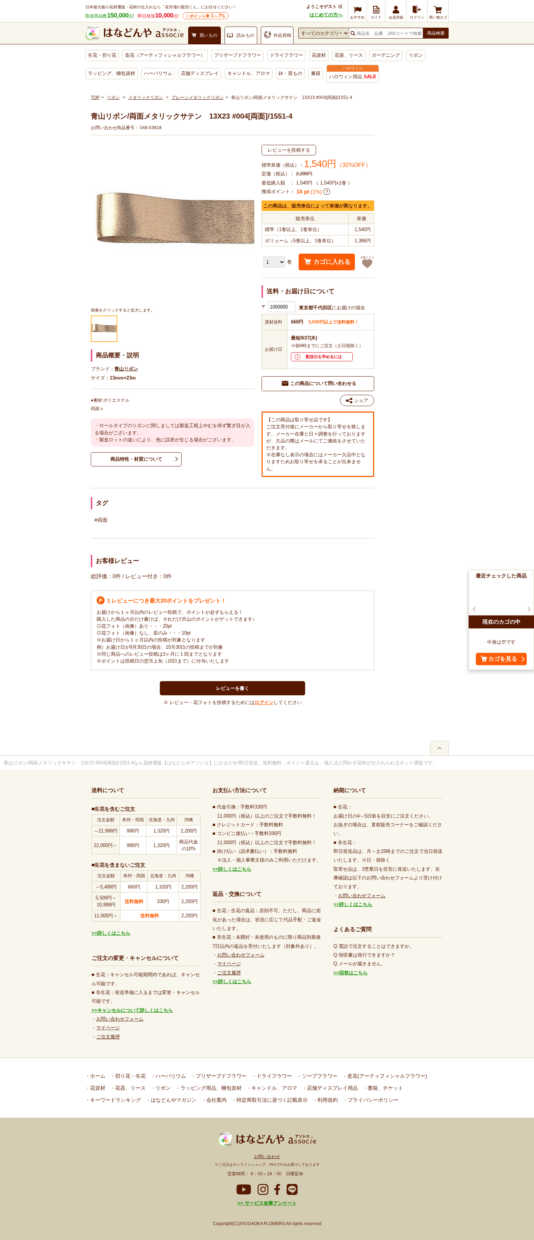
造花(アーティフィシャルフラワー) (386, 1076)
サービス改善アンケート (270, 1203)
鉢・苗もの (290, 73)
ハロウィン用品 (352, 76)
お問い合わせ (267, 1156)
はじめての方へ (326, 14)
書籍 (315, 73)
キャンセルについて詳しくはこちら (135, 1010)
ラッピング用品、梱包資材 (210, 1088)
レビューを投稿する (289, 150)
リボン (416, 55)
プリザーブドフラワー (237, 55)
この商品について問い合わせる (323, 383)
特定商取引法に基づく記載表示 (271, 1100)
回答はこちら (353, 972)
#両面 (101, 520)
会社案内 (216, 1100)
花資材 (319, 55)
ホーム (97, 1076)
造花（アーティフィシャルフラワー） (165, 55)
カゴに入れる (332, 261)
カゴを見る (502, 659)
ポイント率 (207, 16)
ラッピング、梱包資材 (111, 73)
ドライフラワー (286, 55)
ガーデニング (386, 55)
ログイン (264, 702)
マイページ (108, 1027)
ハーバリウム (158, 73)
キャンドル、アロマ (248, 73)
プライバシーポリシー (372, 1100)
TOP (95, 97)
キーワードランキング (115, 1100)
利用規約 (327, 1100)
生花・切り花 (102, 55)
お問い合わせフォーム (119, 1019)
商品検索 (436, 33)
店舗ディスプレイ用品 (332, 1088)
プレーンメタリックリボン (197, 97)
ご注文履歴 (108, 1037)
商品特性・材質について (136, 459)
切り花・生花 (130, 1076)
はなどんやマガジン (173, 1100)
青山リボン (126, 368)
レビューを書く (232, 688)
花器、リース (349, 55)
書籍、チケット (384, 1088)
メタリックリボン (145, 97)
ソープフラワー (318, 1076)
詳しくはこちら (113, 933)
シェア (361, 400)
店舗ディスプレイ (200, 73)
